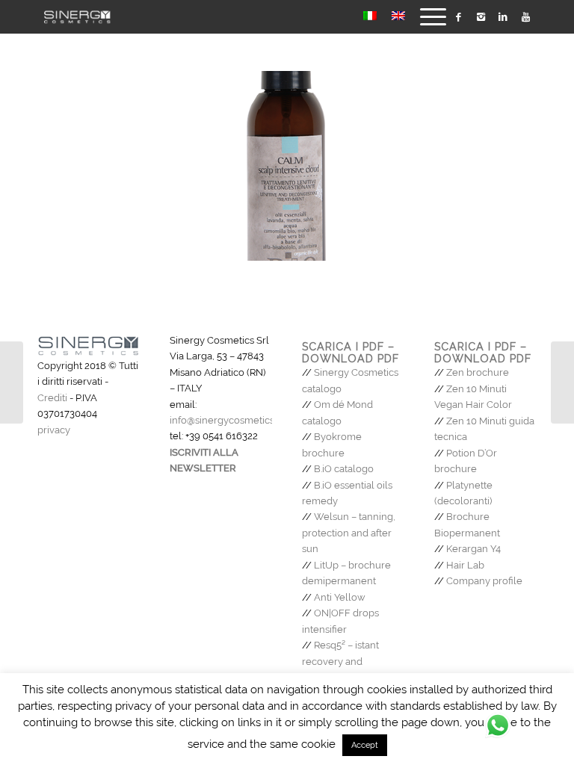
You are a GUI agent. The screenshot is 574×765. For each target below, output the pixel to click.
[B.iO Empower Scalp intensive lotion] (11, 382)
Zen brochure (477, 372)
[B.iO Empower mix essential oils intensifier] (562, 382)
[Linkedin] (503, 17)
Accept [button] (364, 745)
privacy (53, 430)
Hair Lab (465, 565)
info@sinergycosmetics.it (225, 420)
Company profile (484, 580)
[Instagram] (480, 17)
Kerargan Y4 (473, 548)
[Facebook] (458, 17)
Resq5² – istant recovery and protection (340, 661)
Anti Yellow (339, 597)
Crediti (52, 397)
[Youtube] (525, 17)
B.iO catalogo (344, 468)
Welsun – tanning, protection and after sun (348, 532)
